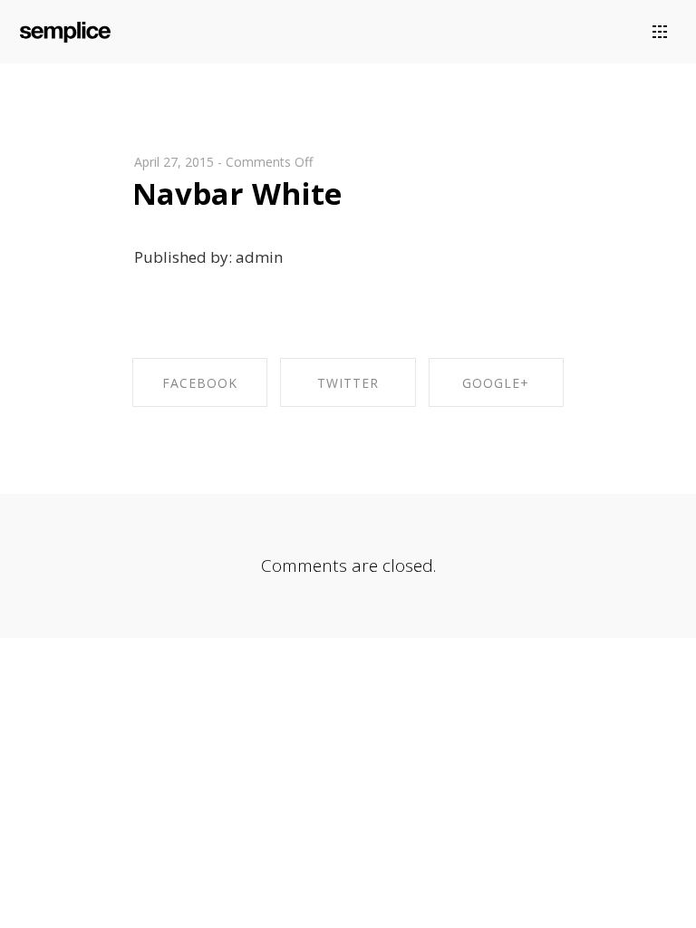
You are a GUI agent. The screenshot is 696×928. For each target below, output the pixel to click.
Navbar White (237, 193)
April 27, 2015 (174, 161)
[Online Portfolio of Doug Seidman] (65, 28)
